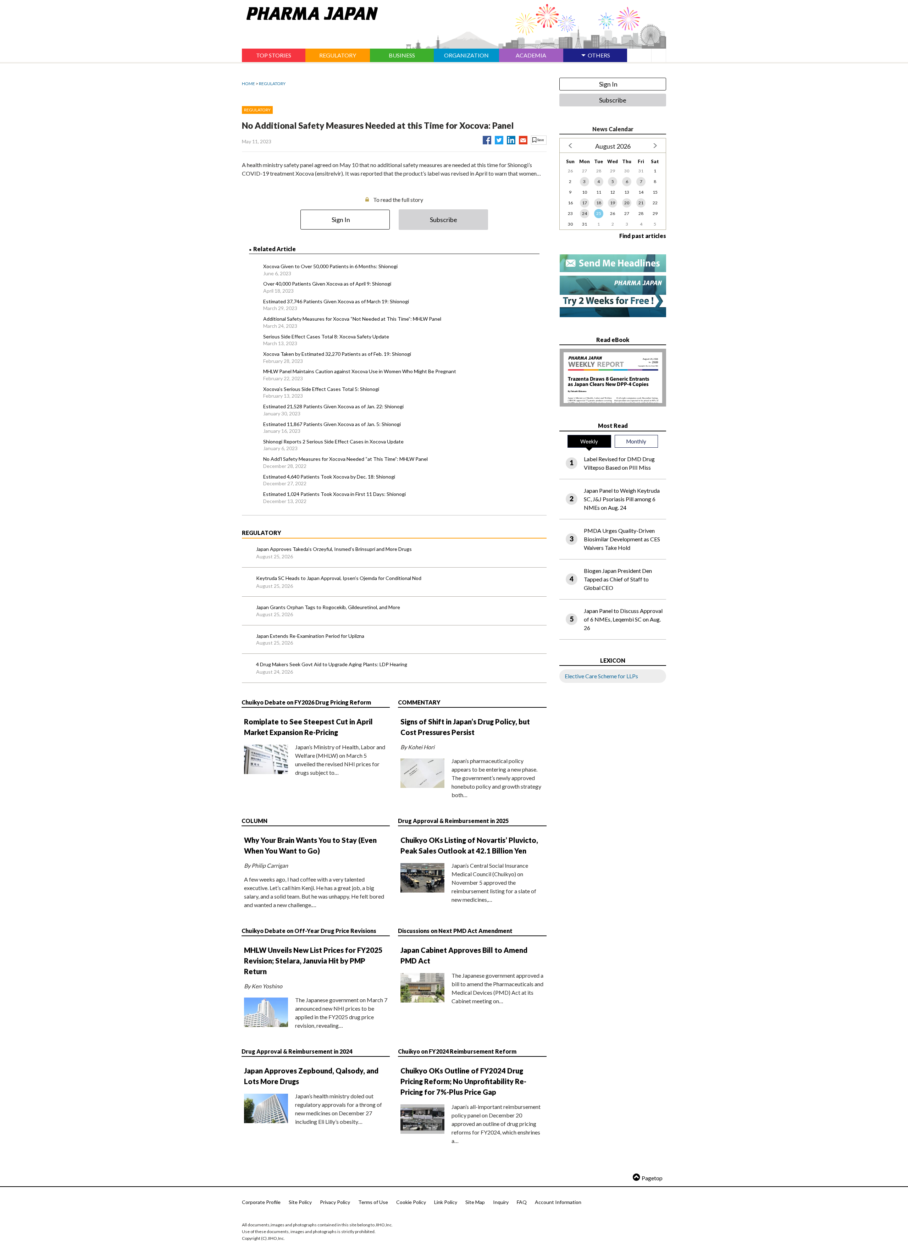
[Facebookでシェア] (487, 138)
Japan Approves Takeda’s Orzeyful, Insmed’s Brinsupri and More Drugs (334, 549)
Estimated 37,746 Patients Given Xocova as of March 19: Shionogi (336, 301)
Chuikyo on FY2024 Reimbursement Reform (457, 1051)
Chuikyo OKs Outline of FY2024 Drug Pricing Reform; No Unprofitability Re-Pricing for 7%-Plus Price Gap (463, 1081)
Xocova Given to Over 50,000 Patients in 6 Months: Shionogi (330, 266)
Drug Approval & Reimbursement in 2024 (297, 1051)
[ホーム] (310, 12)
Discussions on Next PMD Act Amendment (455, 930)
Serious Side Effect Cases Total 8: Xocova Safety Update (326, 336)
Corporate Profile (261, 1202)
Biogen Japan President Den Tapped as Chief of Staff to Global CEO (618, 579)
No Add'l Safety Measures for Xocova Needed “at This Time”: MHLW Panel (345, 459)
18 (598, 202)
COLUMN (254, 820)
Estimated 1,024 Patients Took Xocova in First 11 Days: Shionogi (334, 494)
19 (612, 202)
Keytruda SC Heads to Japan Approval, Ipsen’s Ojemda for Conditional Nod (338, 578)
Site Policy (300, 1202)
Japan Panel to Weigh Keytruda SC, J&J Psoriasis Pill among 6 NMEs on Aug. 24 (622, 499)
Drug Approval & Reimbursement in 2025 (453, 820)
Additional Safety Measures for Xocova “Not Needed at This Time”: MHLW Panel (352, 319)
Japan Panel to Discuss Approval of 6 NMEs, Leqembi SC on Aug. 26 (623, 619)
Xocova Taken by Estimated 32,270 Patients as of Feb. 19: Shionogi (337, 354)
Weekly (589, 441)
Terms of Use (373, 1202)
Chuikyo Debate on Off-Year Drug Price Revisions (309, 930)
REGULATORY (272, 83)
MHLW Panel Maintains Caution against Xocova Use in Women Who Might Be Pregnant (359, 371)
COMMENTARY (419, 702)
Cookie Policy (411, 1202)
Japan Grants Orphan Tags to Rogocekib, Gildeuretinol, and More (328, 607)
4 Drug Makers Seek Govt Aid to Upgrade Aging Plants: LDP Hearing (331, 664)
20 (626, 202)
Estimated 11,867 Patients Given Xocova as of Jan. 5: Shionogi (332, 424)
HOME (248, 83)
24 (584, 213)
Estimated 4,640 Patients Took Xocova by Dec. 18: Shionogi (329, 477)
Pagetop (652, 1178)
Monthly (636, 441)
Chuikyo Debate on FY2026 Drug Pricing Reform (306, 702)
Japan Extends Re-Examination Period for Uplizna (310, 636)
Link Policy (445, 1202)
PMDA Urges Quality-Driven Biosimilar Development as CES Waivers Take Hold (622, 539)
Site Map (475, 1202)
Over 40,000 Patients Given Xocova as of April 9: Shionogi (327, 284)
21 (640, 202)
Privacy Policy (335, 1202)
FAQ (522, 1202)
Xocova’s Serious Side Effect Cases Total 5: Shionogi (321, 389)
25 (598, 213)
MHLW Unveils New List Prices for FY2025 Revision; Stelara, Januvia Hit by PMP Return (313, 961)
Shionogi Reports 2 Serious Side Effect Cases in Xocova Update (333, 441)
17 (584, 202)
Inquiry (501, 1202)
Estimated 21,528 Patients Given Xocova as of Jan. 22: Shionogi (333, 406)
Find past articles (642, 235)
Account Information (558, 1202)
